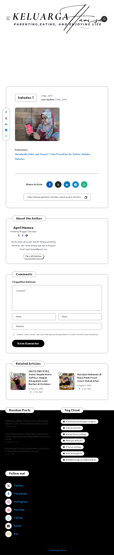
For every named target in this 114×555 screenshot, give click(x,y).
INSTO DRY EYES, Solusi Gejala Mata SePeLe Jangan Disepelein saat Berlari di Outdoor (40, 378)
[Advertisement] (57, 59)
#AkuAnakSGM (73, 428)
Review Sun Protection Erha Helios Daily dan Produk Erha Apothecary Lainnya (27, 449)
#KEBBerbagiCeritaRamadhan (81, 459)
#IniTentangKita (74, 453)
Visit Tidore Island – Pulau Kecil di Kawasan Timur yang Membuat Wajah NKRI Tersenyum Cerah (27, 436)
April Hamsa (23, 228)
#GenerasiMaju (73, 447)
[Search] (104, 19)
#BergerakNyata (74, 440)
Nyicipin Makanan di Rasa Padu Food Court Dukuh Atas (89, 377)
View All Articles (33, 256)
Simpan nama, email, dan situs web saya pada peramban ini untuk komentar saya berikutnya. (58, 334)
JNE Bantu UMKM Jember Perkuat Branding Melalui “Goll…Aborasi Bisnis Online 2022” (26, 422)
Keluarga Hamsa (58, 550)
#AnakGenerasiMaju (76, 434)
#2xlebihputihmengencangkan (81, 421)
